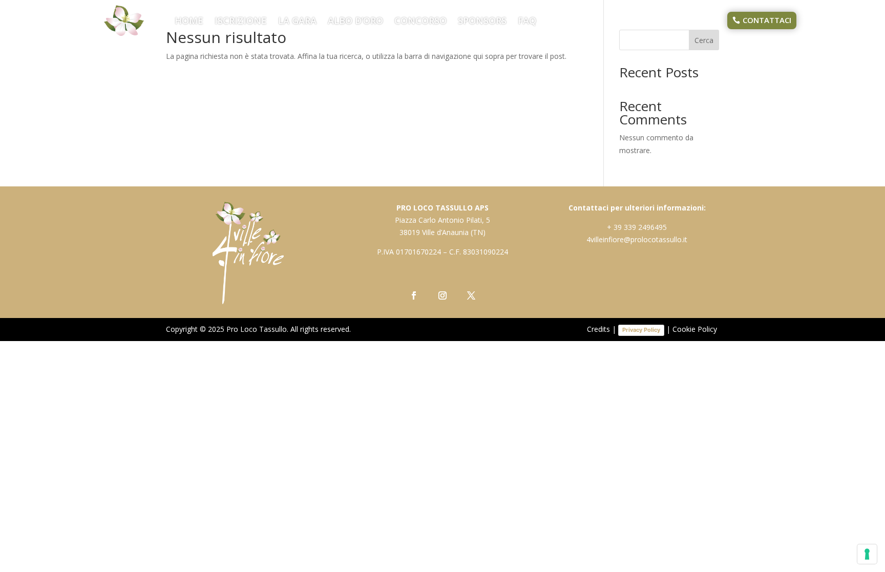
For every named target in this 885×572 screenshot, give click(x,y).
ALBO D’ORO (355, 22)
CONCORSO (420, 22)
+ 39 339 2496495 (637, 227)
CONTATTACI (767, 20)
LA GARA (297, 22)
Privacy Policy (641, 329)
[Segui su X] (471, 295)
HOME (189, 22)
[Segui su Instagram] (442, 295)
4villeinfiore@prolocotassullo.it (636, 239)
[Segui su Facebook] (414, 295)
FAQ (527, 22)
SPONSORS (482, 22)
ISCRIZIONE (241, 22)
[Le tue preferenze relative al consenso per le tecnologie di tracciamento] (867, 554)
